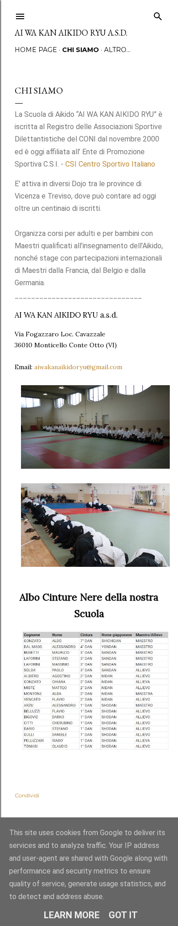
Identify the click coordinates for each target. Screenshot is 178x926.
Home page (36, 50)
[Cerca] (157, 14)
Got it (123, 915)
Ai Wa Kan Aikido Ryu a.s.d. (71, 32)
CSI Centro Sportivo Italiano (111, 164)
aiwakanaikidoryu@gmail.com (78, 367)
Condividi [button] (27, 795)
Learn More (71, 915)
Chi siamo (80, 50)
